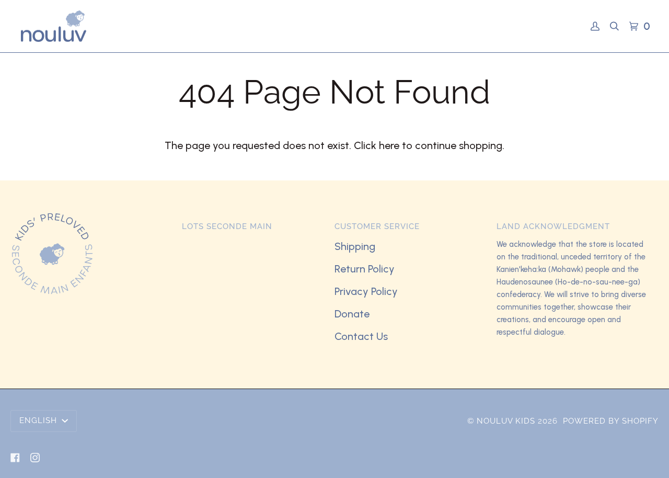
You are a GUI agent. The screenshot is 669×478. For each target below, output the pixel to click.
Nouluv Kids (506, 421)
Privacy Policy (366, 291)
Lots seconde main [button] (227, 226)
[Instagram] (35, 457)
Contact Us (361, 336)
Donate (352, 314)
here (389, 145)
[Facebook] (15, 457)
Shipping (354, 246)
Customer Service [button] (377, 226)
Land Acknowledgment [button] (553, 226)
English (39, 420)
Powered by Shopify (611, 421)
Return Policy (364, 269)
